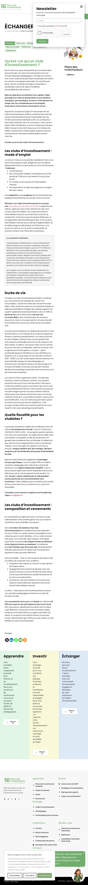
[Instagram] (19, 799)
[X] (7, 640)
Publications (39, 822)
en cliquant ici (16, 495)
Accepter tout (44, 875)
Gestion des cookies (11, 882)
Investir (40, 656)
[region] (30, 865)
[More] (25, 640)
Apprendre (14, 656)
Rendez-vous (65, 822)
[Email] (20, 640)
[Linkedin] (11, 640)
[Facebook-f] (12, 799)
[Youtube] (15, 799)
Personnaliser (15, 875)
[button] (81, 6)
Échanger (15, 31)
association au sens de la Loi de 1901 (23, 206)
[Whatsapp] (16, 640)
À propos (37, 847)
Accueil (7, 31)
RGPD (57, 26)
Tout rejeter (29, 875)
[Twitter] (8, 799)
